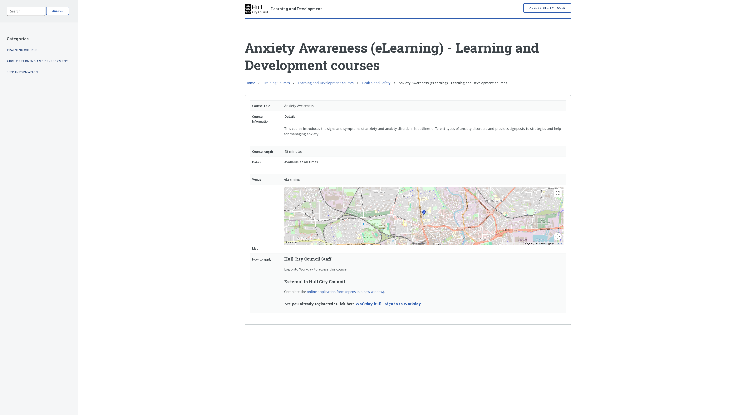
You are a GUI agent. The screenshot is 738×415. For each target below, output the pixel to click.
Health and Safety (376, 83)
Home (250, 83)
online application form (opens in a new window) (345, 291)
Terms (559, 243)
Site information (22, 72)
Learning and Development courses (326, 83)
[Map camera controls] (558, 236)
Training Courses (276, 83)
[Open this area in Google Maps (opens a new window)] (291, 242)
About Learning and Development (37, 61)
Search (58, 10)
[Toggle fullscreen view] (558, 193)
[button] (424, 213)
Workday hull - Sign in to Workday (388, 303)
